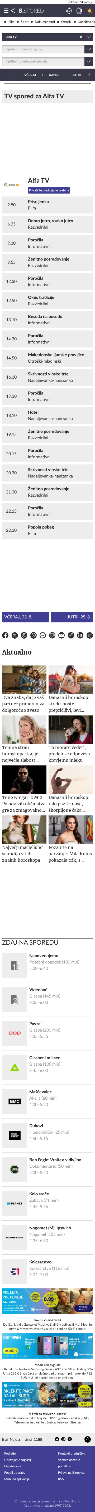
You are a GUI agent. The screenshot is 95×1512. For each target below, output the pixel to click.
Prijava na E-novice (71, 1472)
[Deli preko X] (15, 636)
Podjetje (10, 1453)
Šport (24, 21)
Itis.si (27, 1440)
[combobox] (6, 37)
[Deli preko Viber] (24, 636)
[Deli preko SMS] (52, 636)
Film (11, 21)
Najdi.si (15, 1440)
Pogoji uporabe (14, 1472)
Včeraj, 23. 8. (18, 617)
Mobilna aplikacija (17, 1479)
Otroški (66, 21)
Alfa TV (38, 181)
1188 (38, 1440)
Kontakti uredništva (71, 1453)
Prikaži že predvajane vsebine (49, 190)
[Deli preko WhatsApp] (33, 636)
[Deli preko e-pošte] (61, 636)
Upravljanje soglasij (17, 1459)
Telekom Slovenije (80, 2)
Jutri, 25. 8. (79, 617)
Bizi (5, 1440)
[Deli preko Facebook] (5, 636)
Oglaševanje (12, 1466)
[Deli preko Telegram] (90, 636)
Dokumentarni (45, 21)
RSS (61, 1479)
